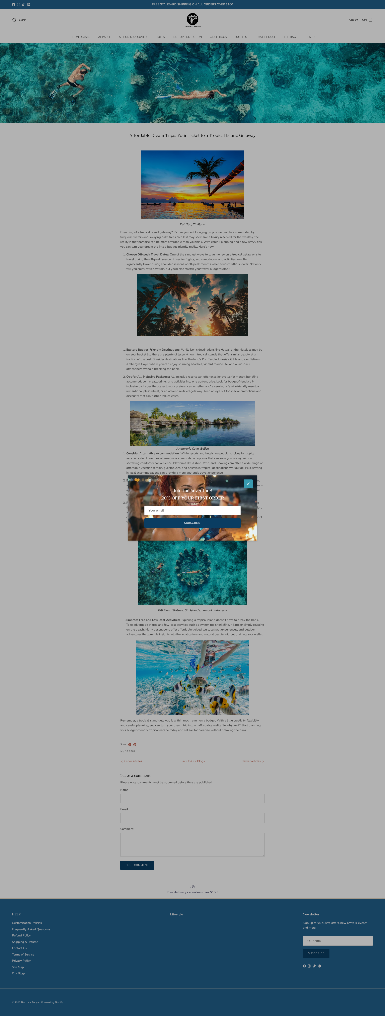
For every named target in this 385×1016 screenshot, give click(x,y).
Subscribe (192, 523)
